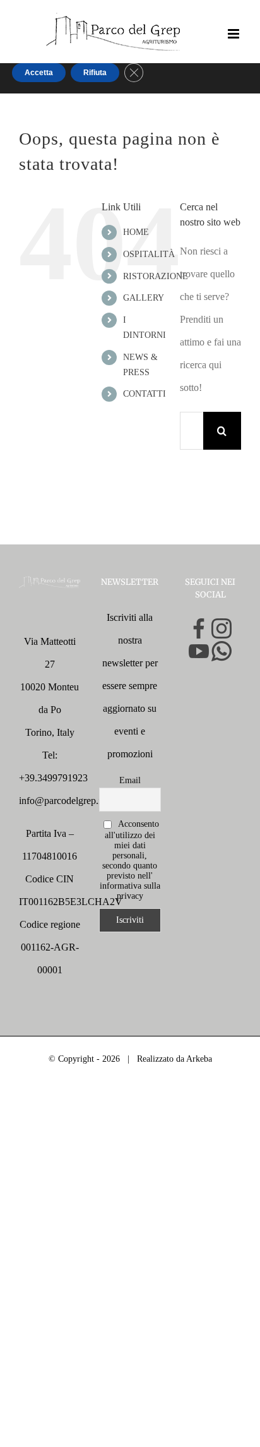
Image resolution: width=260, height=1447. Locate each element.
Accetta (39, 72)
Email (130, 780)
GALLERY (143, 298)
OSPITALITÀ (149, 254)
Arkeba (199, 1059)
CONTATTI (144, 394)
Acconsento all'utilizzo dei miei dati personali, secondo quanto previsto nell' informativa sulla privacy (130, 860)
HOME (136, 232)
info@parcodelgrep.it (61, 800)
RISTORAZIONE (155, 276)
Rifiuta (95, 72)
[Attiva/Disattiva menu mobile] (234, 33)
